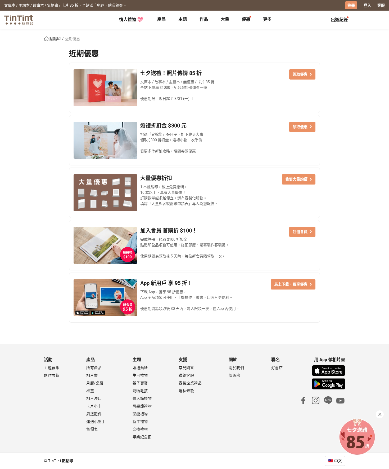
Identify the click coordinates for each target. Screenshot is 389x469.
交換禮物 (140, 429)
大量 (225, 19)
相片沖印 (94, 398)
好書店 (277, 368)
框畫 (90, 391)
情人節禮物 (142, 398)
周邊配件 (94, 414)
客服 (381, 5)
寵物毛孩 (140, 391)
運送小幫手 (96, 421)
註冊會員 (300, 232)
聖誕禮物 (140, 414)
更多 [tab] (267, 19)
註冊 (351, 5)
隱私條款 (186, 391)
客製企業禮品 (190, 383)
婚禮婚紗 (140, 368)
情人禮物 (127, 19)
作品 (204, 19)
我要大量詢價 (296, 179)
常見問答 (186, 368)
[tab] (161, 20)
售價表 (92, 429)
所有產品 (94, 368)
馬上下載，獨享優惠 (290, 284)
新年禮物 (140, 421)
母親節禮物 (142, 406)
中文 (338, 461)
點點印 (55, 39)
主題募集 (51, 368)
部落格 (234, 375)
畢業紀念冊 (142, 437)
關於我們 (236, 368)
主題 (182, 19)
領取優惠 (300, 74)
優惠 (246, 19)
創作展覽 (51, 375)
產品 (161, 19)
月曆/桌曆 (94, 383)
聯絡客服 (186, 375)
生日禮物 (140, 375)
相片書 (92, 375)
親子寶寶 (140, 383)
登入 (367, 5)
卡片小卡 (94, 406)
